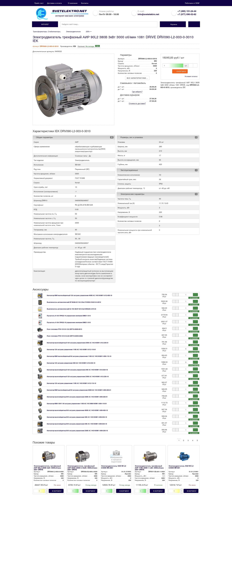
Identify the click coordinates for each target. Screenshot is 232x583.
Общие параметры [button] (44, 137)
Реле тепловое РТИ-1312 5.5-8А (65, 336)
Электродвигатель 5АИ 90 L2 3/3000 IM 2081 (113, 467)
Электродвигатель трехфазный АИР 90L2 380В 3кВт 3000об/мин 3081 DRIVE (47, 468)
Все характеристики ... (137, 78)
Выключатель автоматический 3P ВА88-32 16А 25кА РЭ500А (74, 302)
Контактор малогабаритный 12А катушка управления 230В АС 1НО (78, 376)
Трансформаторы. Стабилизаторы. (47, 31)
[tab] (74, 137)
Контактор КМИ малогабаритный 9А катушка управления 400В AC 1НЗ (79, 390)
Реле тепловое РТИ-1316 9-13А (64, 329)
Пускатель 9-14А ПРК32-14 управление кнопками (69, 316)
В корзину (181, 71)
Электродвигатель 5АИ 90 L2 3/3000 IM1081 (181, 467)
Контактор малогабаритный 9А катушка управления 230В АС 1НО (77, 430)
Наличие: (88, 46)
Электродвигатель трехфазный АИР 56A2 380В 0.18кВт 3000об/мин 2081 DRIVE (82, 468)
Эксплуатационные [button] (129, 170)
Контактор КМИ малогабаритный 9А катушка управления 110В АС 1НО (79, 356)
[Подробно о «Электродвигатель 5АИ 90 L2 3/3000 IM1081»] (183, 457)
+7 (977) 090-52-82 (187, 14)
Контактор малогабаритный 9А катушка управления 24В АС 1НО (77, 424)
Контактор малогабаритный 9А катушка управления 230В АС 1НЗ (77, 397)
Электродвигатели (73, 31)
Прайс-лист (39, 3)
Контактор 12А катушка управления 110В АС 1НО (71, 383)
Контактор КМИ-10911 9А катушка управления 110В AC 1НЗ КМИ (77, 403)
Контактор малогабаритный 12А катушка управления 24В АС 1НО (77, 370)
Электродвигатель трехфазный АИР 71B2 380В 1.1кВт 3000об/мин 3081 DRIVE (149, 468)
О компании (72, 3)
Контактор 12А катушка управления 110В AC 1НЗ (71, 349)
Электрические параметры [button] (132, 194)
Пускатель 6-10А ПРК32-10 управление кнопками (69, 322)
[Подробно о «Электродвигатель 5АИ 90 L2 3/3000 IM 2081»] (116, 457)
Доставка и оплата (54, 3)
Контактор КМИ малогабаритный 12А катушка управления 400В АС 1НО (79, 295)
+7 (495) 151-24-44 (187, 11)
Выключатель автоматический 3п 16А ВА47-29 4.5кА (71, 309)
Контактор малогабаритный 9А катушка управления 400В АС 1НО (77, 410)
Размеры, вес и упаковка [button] (131, 137)
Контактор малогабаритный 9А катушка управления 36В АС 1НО (77, 417)
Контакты (84, 3)
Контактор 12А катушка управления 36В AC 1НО (71, 363)
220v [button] (88, 31)
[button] (45, 24)
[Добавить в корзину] (195, 294)
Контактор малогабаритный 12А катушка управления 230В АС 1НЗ (78, 343)
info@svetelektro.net (148, 14)
